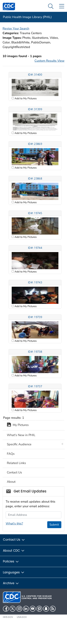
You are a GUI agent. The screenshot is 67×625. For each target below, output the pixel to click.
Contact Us (14, 472)
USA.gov (22, 617)
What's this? (14, 523)
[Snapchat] (46, 609)
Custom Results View (49, 61)
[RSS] (53, 609)
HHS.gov (8, 617)
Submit (54, 525)
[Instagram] (19, 609)
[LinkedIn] (26, 609)
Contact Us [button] (12, 539)
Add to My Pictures (25, 98)
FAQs (11, 454)
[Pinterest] (39, 609)
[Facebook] (6, 609)
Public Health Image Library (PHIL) (27, 17)
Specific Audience (19, 444)
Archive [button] (9, 583)
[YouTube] (33, 609)
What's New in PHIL (21, 435)
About (11, 482)
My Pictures (20, 425)
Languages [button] (12, 572)
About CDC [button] (12, 550)
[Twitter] (12, 609)
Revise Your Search (16, 28)
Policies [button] (9, 561)
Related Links (16, 463)
